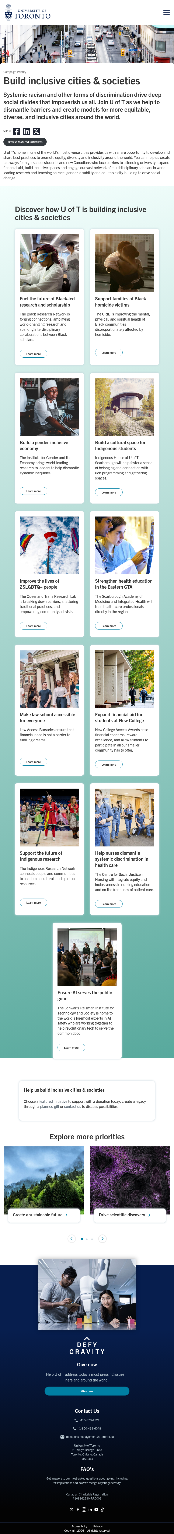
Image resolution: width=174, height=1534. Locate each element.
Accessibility (80, 1526)
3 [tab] (92, 1239)
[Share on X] (36, 131)
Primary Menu (166, 12)
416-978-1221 (90, 1420)
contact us (72, 1106)
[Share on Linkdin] (26, 131)
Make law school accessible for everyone (47, 717)
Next (102, 1238)
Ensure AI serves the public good (85, 995)
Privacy (97, 1526)
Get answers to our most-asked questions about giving (80, 1478)
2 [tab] (87, 1239)
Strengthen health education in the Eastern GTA (124, 583)
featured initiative (53, 1101)
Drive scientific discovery (122, 1214)
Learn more (33, 354)
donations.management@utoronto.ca (90, 1436)
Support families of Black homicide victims (120, 301)
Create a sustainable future (37, 1214)
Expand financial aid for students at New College (119, 717)
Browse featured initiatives (25, 142)
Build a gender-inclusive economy (44, 445)
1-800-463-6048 (90, 1428)
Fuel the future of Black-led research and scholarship (47, 301)
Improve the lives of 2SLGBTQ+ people (39, 583)
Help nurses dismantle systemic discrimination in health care (121, 859)
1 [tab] (82, 1239)
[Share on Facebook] (16, 131)
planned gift (49, 1106)
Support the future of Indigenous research (41, 856)
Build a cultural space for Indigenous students (120, 445)
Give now (87, 1391)
